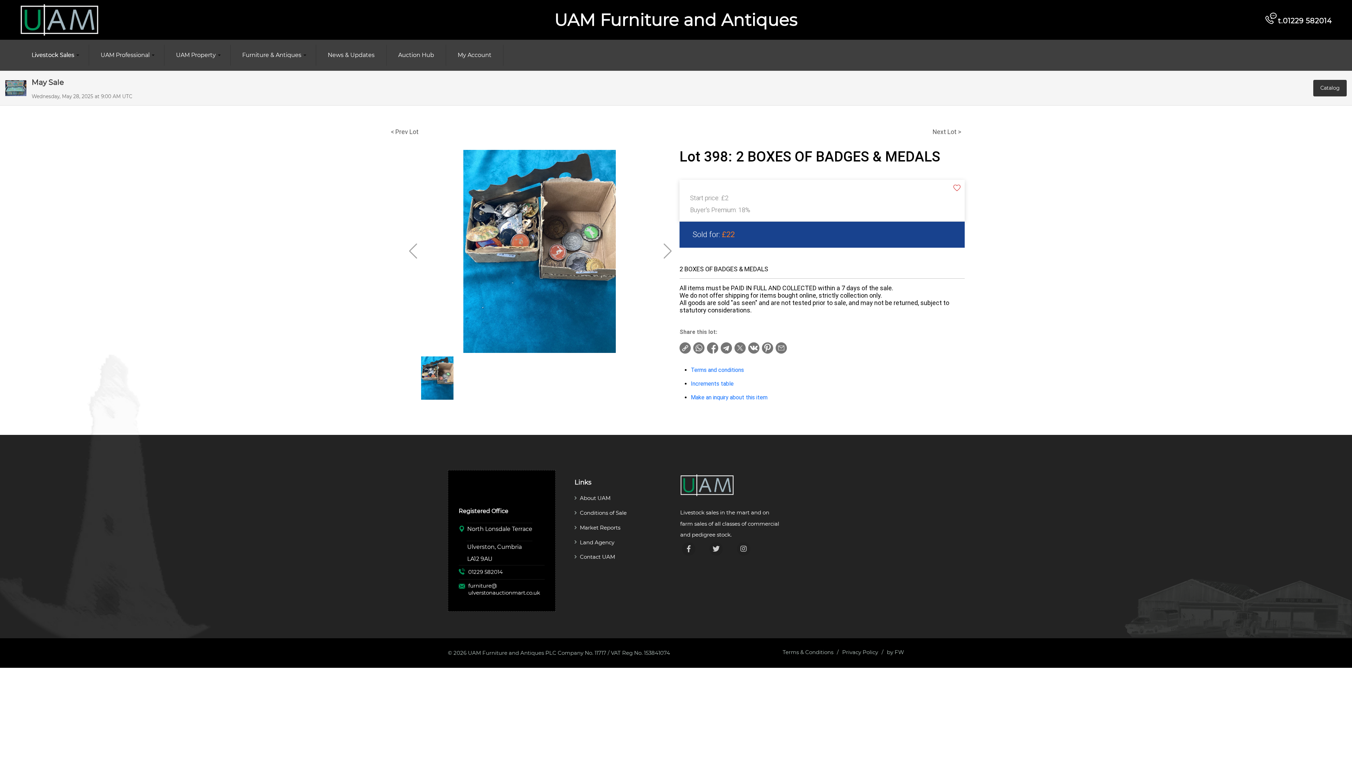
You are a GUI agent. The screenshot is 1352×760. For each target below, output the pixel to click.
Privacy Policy (860, 652)
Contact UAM (597, 556)
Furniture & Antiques (271, 55)
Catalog (1330, 88)
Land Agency (597, 542)
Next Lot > (947, 131)
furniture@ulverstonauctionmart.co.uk (504, 589)
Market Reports (600, 527)
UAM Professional (125, 55)
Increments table (712, 383)
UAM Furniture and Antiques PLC (512, 653)
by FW (895, 652)
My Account (475, 55)
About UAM (595, 498)
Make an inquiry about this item (729, 397)
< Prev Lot (405, 131)
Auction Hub (416, 55)
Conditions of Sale (603, 512)
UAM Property (196, 55)
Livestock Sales (53, 55)
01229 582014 (485, 572)
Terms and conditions (717, 370)
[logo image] (59, 19)
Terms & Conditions (808, 652)
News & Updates (351, 55)
